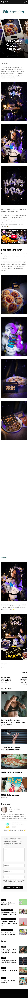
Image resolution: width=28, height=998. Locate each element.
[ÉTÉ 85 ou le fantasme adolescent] (14, 784)
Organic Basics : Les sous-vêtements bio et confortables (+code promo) (13, 722)
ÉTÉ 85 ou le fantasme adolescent (10, 796)
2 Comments (13, 55)
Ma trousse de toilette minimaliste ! (8, 904)
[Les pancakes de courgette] (14, 761)
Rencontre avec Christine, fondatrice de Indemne (8, 933)
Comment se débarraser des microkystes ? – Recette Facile (9, 923)
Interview (4, 909)
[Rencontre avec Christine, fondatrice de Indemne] (23, 932)
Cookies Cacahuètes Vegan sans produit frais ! (23, 681)
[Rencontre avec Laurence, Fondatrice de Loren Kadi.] (23, 911)
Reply (11, 811)
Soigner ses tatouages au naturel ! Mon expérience (11, 748)
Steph (10, 807)
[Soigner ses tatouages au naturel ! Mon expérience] (14, 736)
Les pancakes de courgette (11, 772)
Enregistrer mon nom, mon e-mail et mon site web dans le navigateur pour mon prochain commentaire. (14, 881)
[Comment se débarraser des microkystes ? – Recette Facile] (23, 922)
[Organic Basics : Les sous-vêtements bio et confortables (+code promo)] (14, 704)
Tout (14, 37)
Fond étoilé (4, 557)
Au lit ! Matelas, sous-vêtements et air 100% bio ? (6, 680)
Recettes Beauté (6, 919)
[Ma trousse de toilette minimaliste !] (23, 902)
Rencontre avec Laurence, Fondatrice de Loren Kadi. (8, 913)
